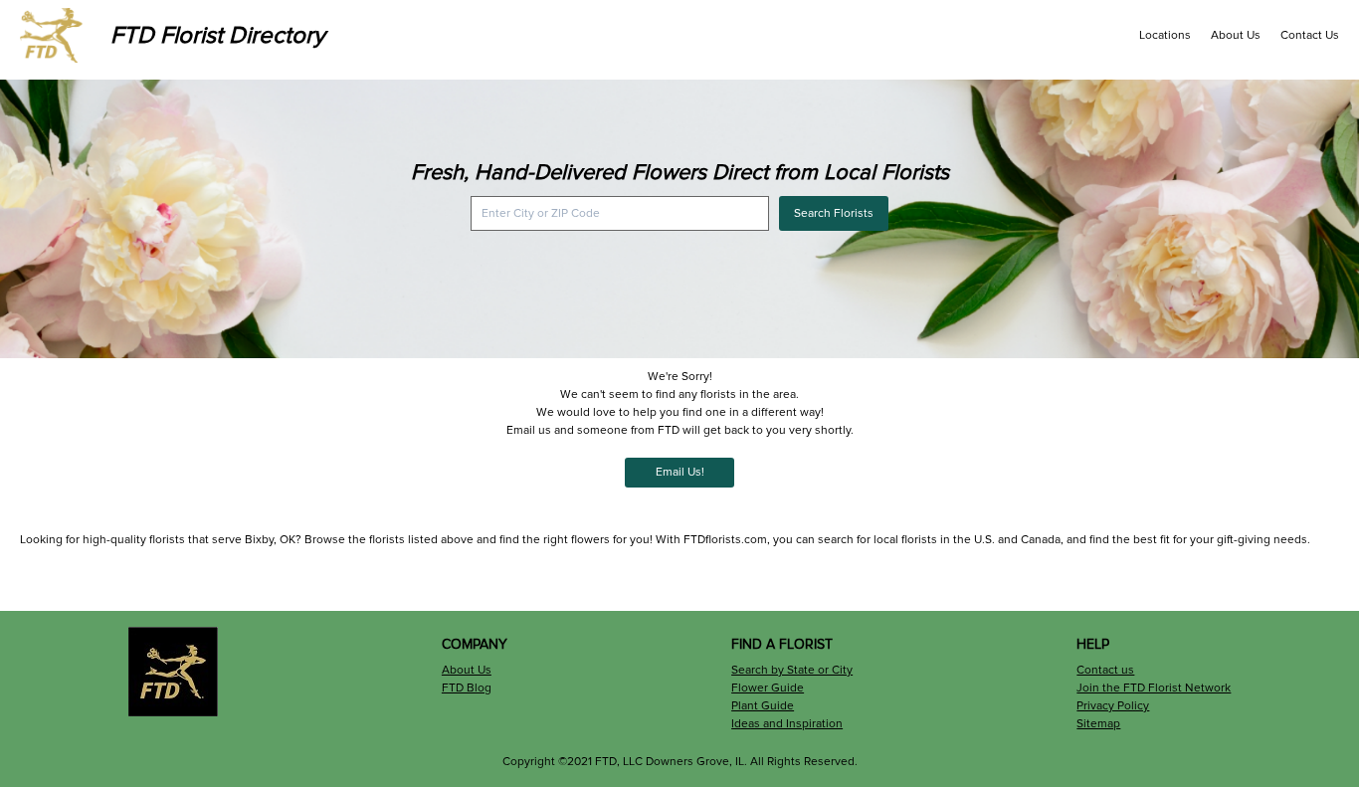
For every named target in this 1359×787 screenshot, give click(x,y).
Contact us (1105, 670)
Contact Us (1309, 35)
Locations (1165, 35)
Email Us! (680, 472)
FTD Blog (466, 688)
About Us (1236, 35)
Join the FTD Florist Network (1153, 688)
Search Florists (834, 213)
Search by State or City (792, 670)
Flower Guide (767, 688)
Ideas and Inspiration (787, 723)
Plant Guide (762, 705)
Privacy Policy (1112, 705)
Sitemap (1098, 723)
